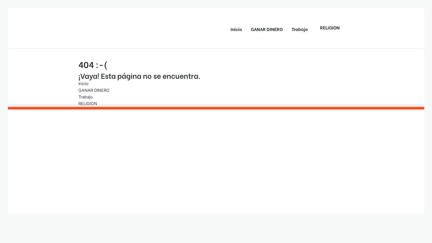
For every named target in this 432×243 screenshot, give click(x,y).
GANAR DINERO (267, 29)
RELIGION (330, 27)
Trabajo (300, 29)
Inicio (236, 29)
